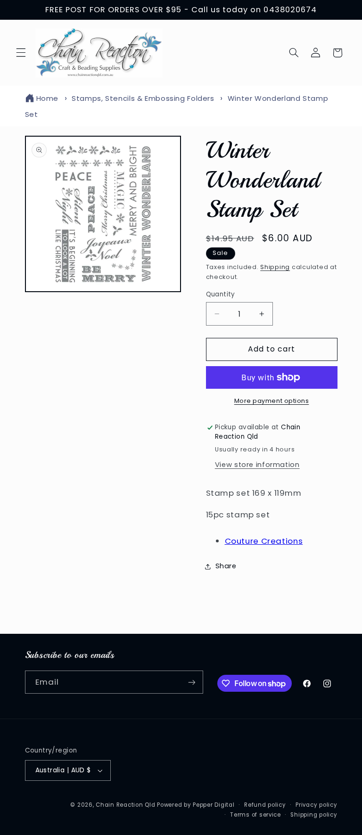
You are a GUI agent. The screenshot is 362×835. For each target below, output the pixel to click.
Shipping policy (313, 815)
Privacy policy (316, 805)
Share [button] (226, 566)
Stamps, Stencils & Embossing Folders (143, 98)
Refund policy (265, 805)
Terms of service (255, 815)
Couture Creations (264, 541)
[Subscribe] (191, 682)
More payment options (271, 401)
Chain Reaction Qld (125, 805)
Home (47, 98)
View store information (257, 464)
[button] (21, 53)
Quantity (220, 294)
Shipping (275, 267)
